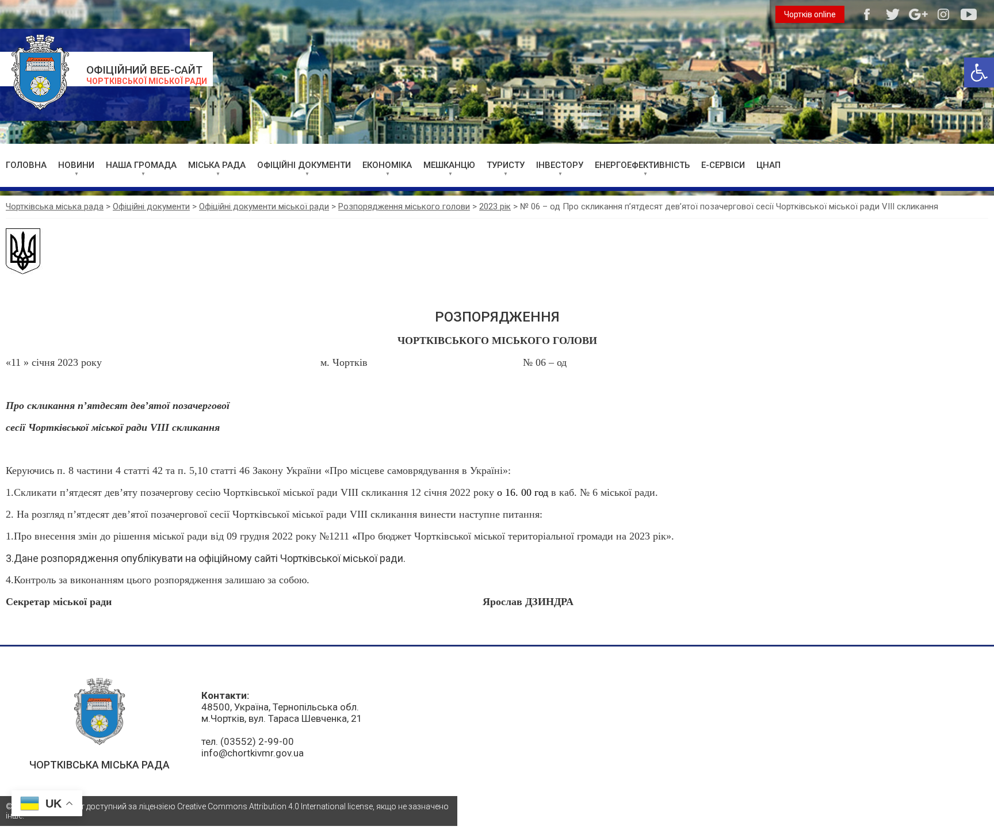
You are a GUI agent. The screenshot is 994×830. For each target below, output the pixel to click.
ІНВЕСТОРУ (559, 165)
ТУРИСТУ (506, 165)
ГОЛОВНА (26, 165)
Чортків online (810, 14)
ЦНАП (768, 165)
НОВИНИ (76, 165)
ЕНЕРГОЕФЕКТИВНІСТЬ (642, 165)
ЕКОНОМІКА (387, 165)
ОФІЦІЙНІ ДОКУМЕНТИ (304, 165)
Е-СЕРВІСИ (723, 165)
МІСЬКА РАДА (217, 165)
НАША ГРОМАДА (141, 165)
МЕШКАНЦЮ (449, 165)
